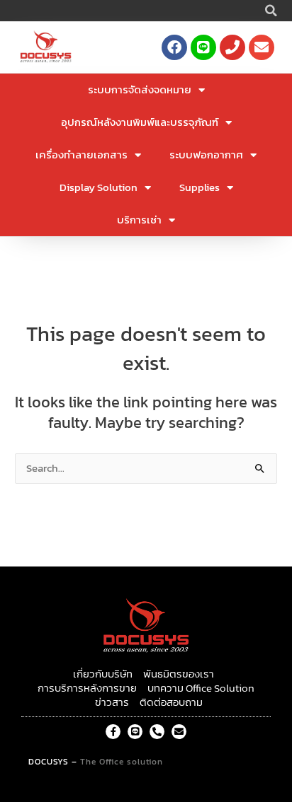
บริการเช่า (139, 219)
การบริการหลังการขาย (87, 688)
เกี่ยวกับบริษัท (103, 674)
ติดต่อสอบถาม (171, 702)
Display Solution (98, 187)
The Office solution (121, 761)
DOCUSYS (48, 761)
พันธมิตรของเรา (178, 674)
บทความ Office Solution (200, 688)
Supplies (199, 187)
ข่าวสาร (112, 702)
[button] (270, 10)
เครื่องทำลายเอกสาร (81, 154)
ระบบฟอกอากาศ (206, 154)
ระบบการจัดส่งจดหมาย (139, 89)
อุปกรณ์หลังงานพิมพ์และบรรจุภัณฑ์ (139, 122)
